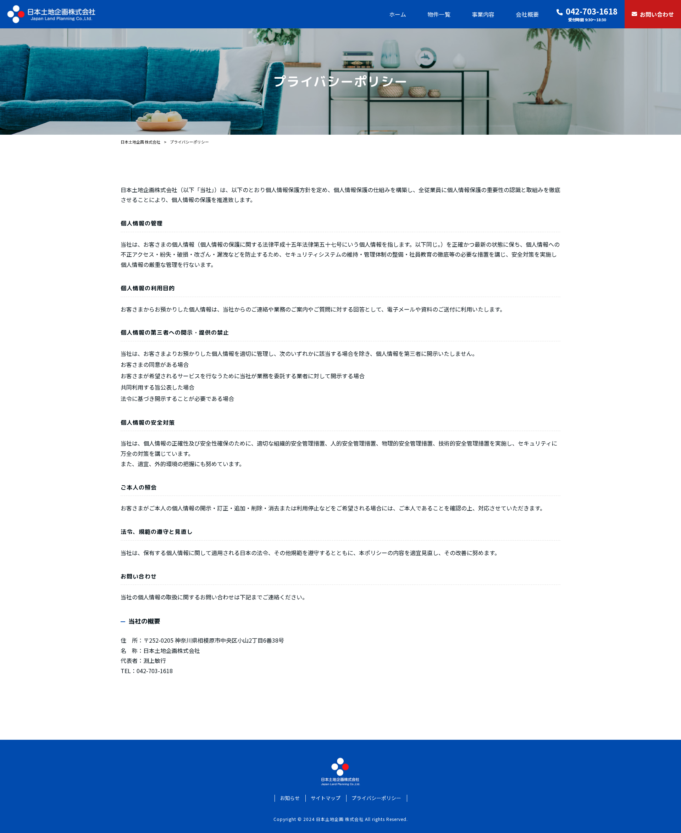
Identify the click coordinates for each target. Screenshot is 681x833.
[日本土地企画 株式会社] (51, 14)
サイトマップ (325, 798)
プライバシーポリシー (376, 798)
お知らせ (290, 798)
